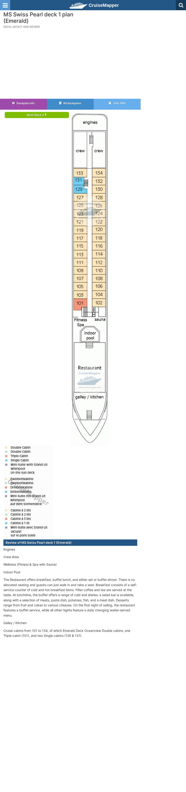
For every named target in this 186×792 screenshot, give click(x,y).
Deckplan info (25, 103)
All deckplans (72, 103)
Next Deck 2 (36, 115)
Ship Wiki (119, 103)
